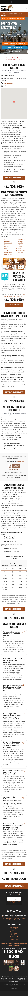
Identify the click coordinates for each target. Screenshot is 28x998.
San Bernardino (21, 918)
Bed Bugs (7, 241)
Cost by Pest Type (11, 60)
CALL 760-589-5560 (14, 300)
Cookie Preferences (14, 945)
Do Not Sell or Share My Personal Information (14, 943)
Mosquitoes (8, 252)
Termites (20, 246)
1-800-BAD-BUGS (14, 954)
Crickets (6, 245)
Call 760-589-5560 (14, 186)
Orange (18, 916)
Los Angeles (12, 920)
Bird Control (8, 243)
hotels (13, 296)
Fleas (5, 248)
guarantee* (19, 461)
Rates (19, 58)
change (17, 894)
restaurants (7, 296)
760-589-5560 (16, 51)
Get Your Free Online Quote (14, 43)
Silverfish (20, 243)
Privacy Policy (14, 988)
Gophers (7, 250)
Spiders (20, 245)
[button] (14, 101)
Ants (5, 239)
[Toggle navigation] (23, 7)
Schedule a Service (15, 47)
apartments (20, 296)
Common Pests (10, 58)
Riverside (23, 916)
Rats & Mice (21, 239)
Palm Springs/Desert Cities (9, 918)
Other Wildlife (8, 254)
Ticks (19, 248)
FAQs (20, 60)
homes (23, 294)
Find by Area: (5, 916)
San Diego (12, 916)
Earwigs (6, 246)
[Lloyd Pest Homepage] (7, 8)
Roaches (20, 241)
